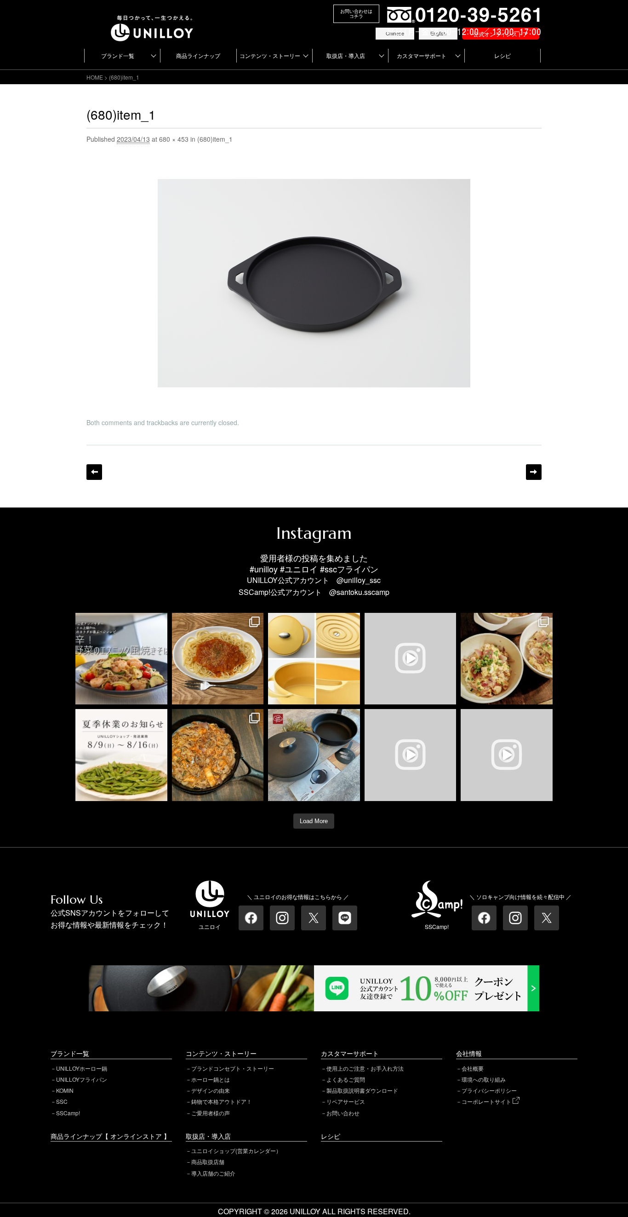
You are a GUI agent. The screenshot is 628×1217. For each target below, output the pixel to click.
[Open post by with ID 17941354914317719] (218, 659)
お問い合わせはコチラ (356, 13)
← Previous (94, 472)
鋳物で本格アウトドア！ (221, 1101)
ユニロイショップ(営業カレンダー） (236, 1150)
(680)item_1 (215, 139)
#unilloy (264, 569)
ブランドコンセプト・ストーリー (232, 1068)
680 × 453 (173, 139)
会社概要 (473, 1068)
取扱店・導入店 (345, 55)
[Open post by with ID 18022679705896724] (314, 659)
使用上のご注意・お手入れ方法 (365, 1068)
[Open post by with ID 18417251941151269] (507, 659)
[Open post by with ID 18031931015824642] (507, 755)
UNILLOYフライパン (81, 1079)
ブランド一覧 (117, 55)
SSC (62, 1101)
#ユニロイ (299, 569)
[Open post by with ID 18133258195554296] (411, 659)
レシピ (502, 55)
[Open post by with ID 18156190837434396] (218, 755)
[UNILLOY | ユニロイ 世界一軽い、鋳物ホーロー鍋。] (152, 19)
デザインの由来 (210, 1090)
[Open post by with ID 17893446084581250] (411, 755)
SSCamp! (68, 1113)
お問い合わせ (343, 1113)
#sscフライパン (349, 569)
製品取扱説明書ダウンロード (362, 1090)
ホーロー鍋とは (210, 1079)
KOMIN (65, 1090)
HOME (94, 77)
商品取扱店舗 (207, 1161)
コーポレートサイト (487, 1101)
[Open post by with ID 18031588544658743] (121, 659)
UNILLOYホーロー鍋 (81, 1068)
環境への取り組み (484, 1079)
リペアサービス (345, 1101)
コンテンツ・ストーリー (270, 55)
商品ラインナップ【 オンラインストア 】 (110, 1136)
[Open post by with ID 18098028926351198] (314, 755)
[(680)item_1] (314, 184)
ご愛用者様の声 (210, 1113)
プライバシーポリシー (489, 1090)
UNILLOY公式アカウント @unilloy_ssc (314, 580)
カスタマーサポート (421, 55)
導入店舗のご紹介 (213, 1173)
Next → (534, 472)
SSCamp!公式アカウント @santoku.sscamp (314, 592)
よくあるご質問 (345, 1079)
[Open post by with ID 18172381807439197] (121, 755)
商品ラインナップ (198, 55)
